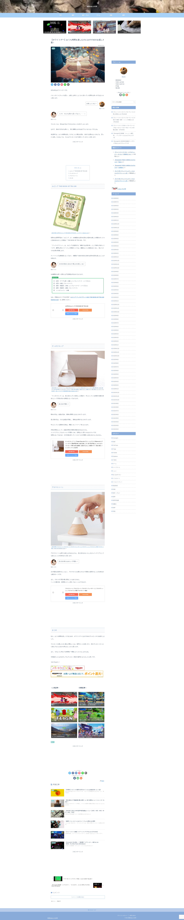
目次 (75, 168)
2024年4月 (116, 290)
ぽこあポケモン (117, 474)
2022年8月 (116, 363)
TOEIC (115, 460)
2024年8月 (116, 275)
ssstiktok (120, 167)
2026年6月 (116, 205)
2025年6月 (116, 238)
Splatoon (115, 456)
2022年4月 (116, 377)
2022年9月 (116, 359)
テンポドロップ (74, 173)
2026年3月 (116, 213)
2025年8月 (116, 235)
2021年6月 (116, 414)
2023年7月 (116, 323)
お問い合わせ (133, 915)
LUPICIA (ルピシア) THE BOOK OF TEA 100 (76, 306)
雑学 (53, 742)
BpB (114, 441)
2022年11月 (116, 352)
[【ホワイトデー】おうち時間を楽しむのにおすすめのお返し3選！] (58, 84)
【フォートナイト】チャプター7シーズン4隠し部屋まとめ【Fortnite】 (124, 113)
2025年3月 (116, 249)
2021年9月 (116, 403)
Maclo (123, 76)
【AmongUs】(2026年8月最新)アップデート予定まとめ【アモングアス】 (124, 142)
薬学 (114, 496)
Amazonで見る (85, 310)
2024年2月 (116, 297)
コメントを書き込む (77, 897)
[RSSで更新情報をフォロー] (81, 778)
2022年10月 (116, 355)
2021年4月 (116, 421)
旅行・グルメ (116, 493)
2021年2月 (116, 429)
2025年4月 (116, 246)
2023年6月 (116, 326)
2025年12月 (116, 224)
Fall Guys (115, 445)
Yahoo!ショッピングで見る (71, 313)
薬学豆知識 (116, 500)
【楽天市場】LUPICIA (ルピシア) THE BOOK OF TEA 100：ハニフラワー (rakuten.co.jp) (69, 232)
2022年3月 (116, 381)
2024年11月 (116, 264)
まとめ (71, 178)
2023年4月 (116, 333)
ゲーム (115, 463)
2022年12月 (116, 348)
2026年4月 (116, 209)
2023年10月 (116, 311)
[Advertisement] (78, 153)
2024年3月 (116, 293)
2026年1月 (116, 220)
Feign (114, 449)
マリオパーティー (117, 482)
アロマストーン (74, 175)
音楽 (114, 511)
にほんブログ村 (122, 189)
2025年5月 (116, 242)
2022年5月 (116, 374)
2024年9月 (116, 271)
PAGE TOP (92, 910)
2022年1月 (116, 388)
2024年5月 (116, 286)
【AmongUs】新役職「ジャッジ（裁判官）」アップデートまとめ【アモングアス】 (123, 135)
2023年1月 (116, 345)
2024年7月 (116, 279)
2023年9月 (116, 315)
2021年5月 (116, 418)
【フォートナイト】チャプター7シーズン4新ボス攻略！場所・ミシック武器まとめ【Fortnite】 (124, 119)
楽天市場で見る (72, 310)
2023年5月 (116, 330)
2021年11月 (116, 396)
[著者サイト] (74, 778)
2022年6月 (116, 370)
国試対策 (115, 485)
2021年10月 (116, 399)
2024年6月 (116, 282)
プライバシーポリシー (122, 915)
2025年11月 (116, 227)
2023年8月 (116, 319)
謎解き (115, 504)
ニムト (115, 471)
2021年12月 (116, 392)
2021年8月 (116, 407)
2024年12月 (116, 260)
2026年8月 (116, 198)
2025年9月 (116, 231)
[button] (134, 102)
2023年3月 (116, 337)
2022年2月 (116, 385)
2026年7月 (116, 202)
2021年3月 (116, 425)
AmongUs (115, 438)
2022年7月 (116, 366)
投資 (114, 489)
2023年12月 (116, 304)
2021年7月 (116, 410)
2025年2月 (116, 253)
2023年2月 (116, 341)
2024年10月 (116, 268)
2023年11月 (116, 308)
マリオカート (116, 478)
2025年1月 (116, 257)
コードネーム (116, 467)
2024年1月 (116, 301)
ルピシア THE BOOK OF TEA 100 (78, 171)
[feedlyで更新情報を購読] (78, 778)
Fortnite (115, 452)
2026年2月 (116, 216)
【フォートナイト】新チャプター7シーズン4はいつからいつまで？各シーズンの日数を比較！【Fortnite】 (123, 127)
